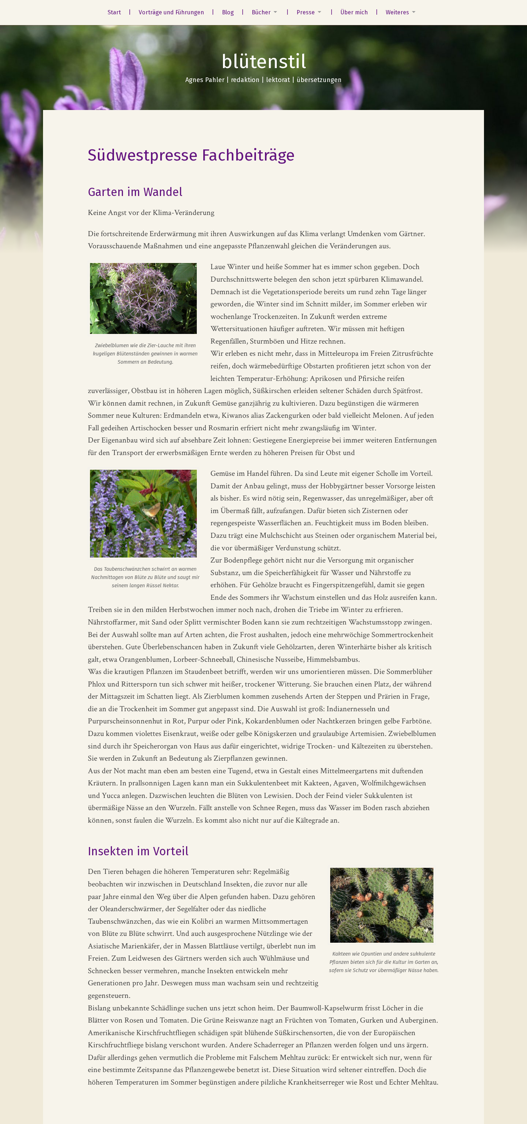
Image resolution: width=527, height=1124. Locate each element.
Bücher (261, 12)
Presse (305, 12)
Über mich (354, 12)
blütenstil (263, 61)
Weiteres (397, 12)
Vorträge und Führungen (171, 12)
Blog (228, 12)
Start (114, 12)
